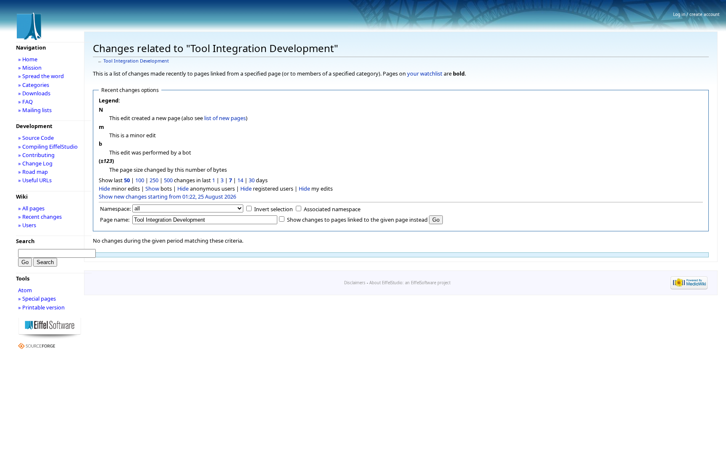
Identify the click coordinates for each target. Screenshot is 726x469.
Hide (104, 188)
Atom (25, 290)
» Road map (33, 172)
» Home (27, 59)
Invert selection (273, 209)
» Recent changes (40, 216)
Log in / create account (696, 14)
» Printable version (41, 307)
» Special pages (37, 298)
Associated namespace (332, 209)
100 (139, 180)
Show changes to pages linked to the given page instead (357, 219)
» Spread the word (41, 76)
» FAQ (25, 101)
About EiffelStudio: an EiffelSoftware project (409, 283)
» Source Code (36, 137)
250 (154, 180)
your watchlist (424, 73)
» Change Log (35, 163)
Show (152, 188)
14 (240, 180)
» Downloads (34, 93)
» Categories (33, 85)
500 (168, 180)
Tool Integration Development (136, 61)
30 (252, 180)
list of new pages (225, 118)
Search (25, 241)
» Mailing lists (35, 110)
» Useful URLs (35, 180)
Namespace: (115, 208)
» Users (27, 225)
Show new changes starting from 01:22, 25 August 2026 (167, 196)
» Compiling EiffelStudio (48, 146)
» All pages (31, 208)
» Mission (30, 67)
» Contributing (36, 155)
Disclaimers (355, 283)
